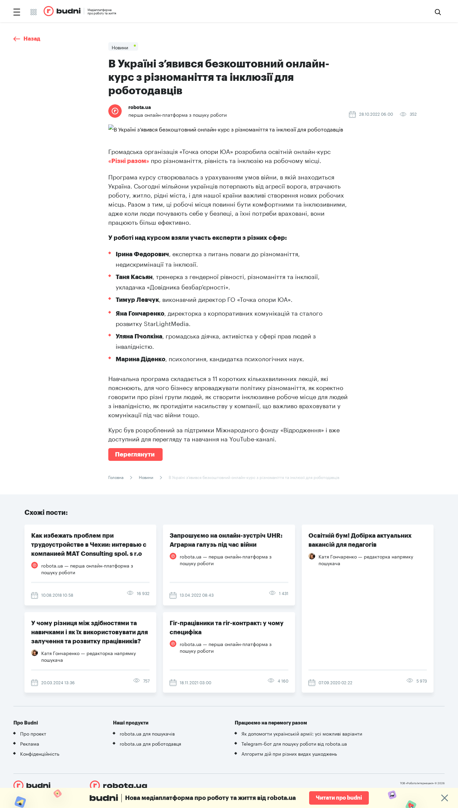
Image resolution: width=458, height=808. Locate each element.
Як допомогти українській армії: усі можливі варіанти (301, 733)
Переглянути (135, 454)
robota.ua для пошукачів (147, 733)
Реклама (29, 743)
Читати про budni (339, 798)
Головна (116, 477)
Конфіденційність (39, 753)
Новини (146, 477)
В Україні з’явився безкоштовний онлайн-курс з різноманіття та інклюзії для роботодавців (253, 477)
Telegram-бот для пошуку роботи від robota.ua (294, 743)
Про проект (33, 733)
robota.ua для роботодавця (150, 743)
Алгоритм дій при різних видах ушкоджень (289, 753)
